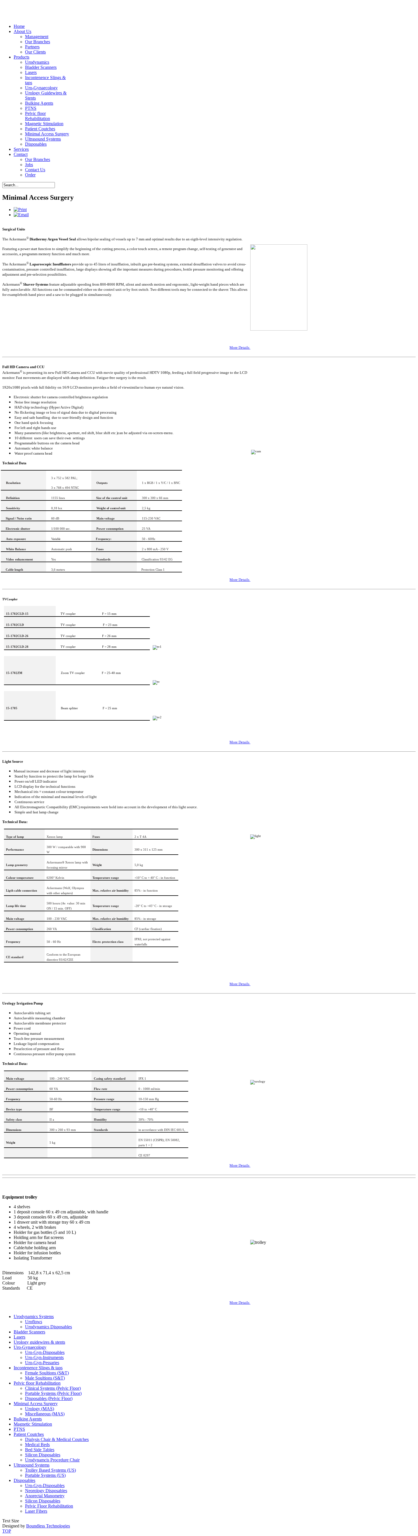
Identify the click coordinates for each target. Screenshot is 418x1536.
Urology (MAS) (39, 1408)
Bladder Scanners (41, 67)
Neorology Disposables (46, 1490)
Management (36, 36)
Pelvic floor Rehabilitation (37, 116)
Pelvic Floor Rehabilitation (49, 1506)
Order (30, 174)
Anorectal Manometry (45, 1495)
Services (21, 149)
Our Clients (35, 52)
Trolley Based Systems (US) (50, 1470)
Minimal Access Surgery (47, 133)
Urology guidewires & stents (39, 1342)
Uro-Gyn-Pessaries (42, 1362)
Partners (32, 46)
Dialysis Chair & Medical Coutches (57, 1439)
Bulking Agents (39, 103)
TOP (6, 1531)
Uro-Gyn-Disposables (45, 1352)
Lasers (31, 72)
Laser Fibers (36, 1511)
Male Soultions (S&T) (45, 1378)
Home (19, 26)
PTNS (30, 108)
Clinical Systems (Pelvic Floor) (53, 1388)
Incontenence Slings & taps (38, 1367)
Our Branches (37, 41)
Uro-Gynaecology (41, 87)
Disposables (36, 144)
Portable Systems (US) (45, 1475)
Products (21, 57)
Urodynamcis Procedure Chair (52, 1459)
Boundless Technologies (48, 1525)
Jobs (29, 164)
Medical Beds (37, 1444)
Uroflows (33, 1321)
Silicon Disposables (42, 1454)
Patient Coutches (40, 128)
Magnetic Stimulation (44, 123)
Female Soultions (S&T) (47, 1372)
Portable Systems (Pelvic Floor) (53, 1393)
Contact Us (35, 169)
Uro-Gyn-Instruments (44, 1357)
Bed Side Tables (39, 1449)
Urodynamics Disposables (48, 1326)
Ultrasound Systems (43, 139)
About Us (22, 31)
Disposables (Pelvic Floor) (49, 1398)
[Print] (20, 209)
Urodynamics (37, 62)
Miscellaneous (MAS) (45, 1413)
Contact (21, 154)
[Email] (21, 214)
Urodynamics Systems (34, 1316)
